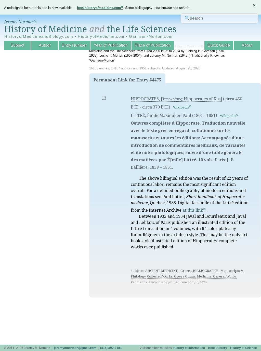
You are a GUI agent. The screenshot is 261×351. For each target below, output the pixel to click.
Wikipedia (181, 107)
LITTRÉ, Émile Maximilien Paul (161, 115)
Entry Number (74, 45)
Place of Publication (153, 45)
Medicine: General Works (217, 276)
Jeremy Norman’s (20, 21)
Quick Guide (218, 45)
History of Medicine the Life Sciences (90, 29)
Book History (217, 348)
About (247, 45)
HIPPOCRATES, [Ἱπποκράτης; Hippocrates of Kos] (176, 98)
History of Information (189, 348)
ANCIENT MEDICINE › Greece (168, 271)
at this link (192, 210)
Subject (17, 45)
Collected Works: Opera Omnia (171, 276)
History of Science (243, 348)
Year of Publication (111, 45)
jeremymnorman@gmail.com (75, 348)
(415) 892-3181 (111, 348)
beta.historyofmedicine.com (99, 8)
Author (45, 45)
